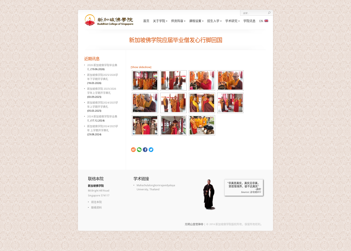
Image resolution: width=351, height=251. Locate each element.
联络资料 (96, 207)
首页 (146, 21)
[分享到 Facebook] (145, 149)
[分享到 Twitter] (151, 149)
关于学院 (159, 21)
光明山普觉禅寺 (194, 224)
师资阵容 (177, 21)
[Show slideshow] (141, 67)
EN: (261, 21)
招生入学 (213, 21)
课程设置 (195, 21)
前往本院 (96, 202)
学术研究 (231, 21)
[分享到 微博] (133, 149)
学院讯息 (249, 21)
